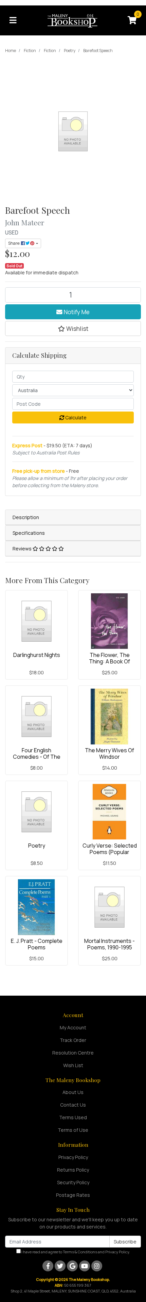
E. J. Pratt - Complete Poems (36, 944)
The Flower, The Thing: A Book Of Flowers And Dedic (109, 661)
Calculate (75, 417)
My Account (73, 1027)
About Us (73, 1092)
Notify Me (76, 312)
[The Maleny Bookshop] (73, 20)
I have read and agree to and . (75, 1251)
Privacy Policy (73, 1157)
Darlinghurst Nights (36, 655)
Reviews (23, 548)
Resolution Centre (73, 1052)
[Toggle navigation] (13, 20)
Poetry (36, 845)
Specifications (29, 533)
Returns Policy (73, 1170)
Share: (14, 243)
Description (26, 517)
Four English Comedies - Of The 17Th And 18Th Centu (36, 756)
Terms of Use (73, 1130)
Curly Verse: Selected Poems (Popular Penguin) (110, 852)
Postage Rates (73, 1195)
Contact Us (73, 1105)
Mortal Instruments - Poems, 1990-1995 (109, 944)
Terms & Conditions (80, 1251)
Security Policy (73, 1182)
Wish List (73, 1065)
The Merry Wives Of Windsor (109, 753)
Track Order (73, 1040)
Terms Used (73, 1117)
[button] (73, 328)
